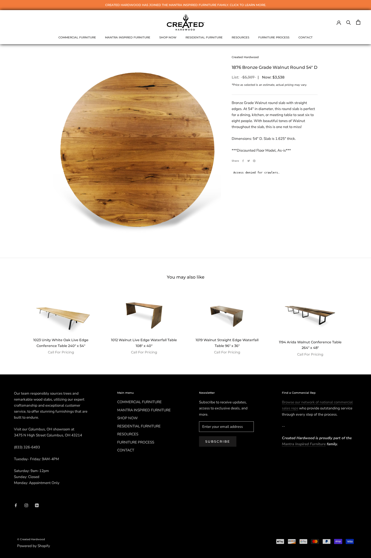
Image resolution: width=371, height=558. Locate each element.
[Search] (348, 22)
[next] (357, 321)
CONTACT (305, 37)
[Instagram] (26, 505)
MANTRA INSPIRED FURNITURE (127, 37)
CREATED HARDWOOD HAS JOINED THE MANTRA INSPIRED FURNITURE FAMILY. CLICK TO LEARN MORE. (185, 5)
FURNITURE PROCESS (273, 37)
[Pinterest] (254, 161)
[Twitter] (248, 161)
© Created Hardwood (31, 539)
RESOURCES (240, 37)
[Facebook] (243, 161)
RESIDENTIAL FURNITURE (204, 37)
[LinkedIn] (37, 505)
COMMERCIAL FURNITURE (77, 37)
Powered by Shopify (33, 545)
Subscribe (217, 441)
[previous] (13, 321)
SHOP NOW (167, 37)
